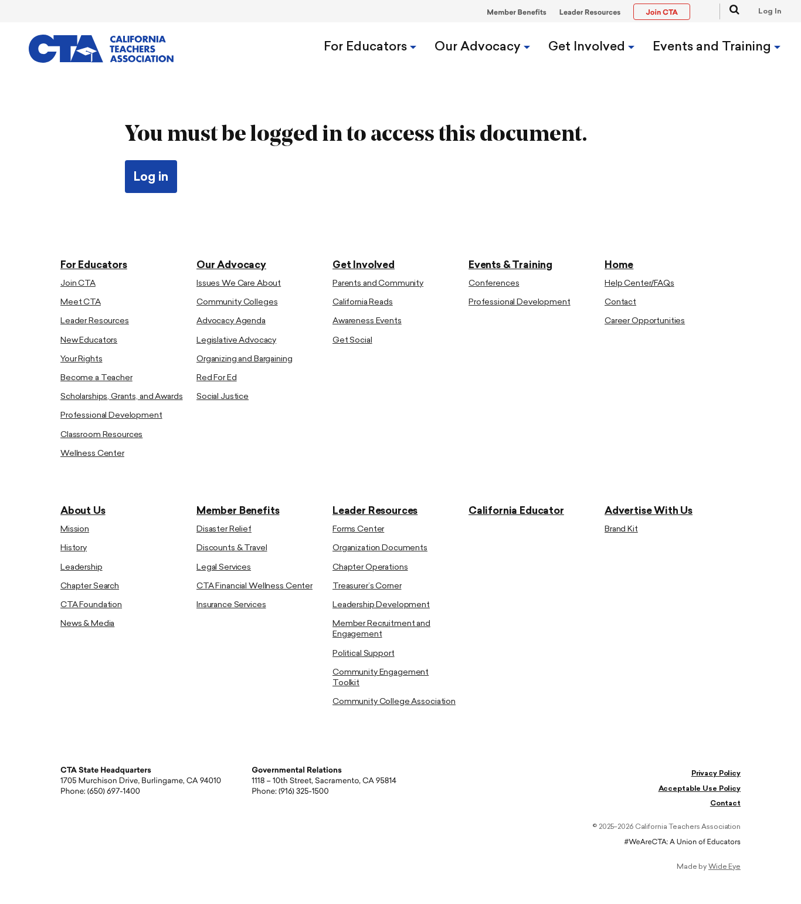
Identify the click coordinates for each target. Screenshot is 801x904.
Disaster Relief (224, 529)
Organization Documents (379, 548)
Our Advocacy (479, 47)
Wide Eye (724, 867)
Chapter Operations (370, 567)
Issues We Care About (238, 283)
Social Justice (222, 396)
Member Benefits (517, 12)
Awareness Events (367, 321)
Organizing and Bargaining (244, 359)
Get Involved (588, 47)
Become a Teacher (96, 378)
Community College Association (394, 702)
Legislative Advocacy (236, 340)
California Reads (362, 302)
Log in (151, 178)
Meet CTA (80, 302)
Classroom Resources (101, 435)
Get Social (352, 340)
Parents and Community (377, 283)
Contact (620, 302)
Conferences (494, 283)
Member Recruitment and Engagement (381, 629)
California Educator (516, 511)
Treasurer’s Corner (366, 586)
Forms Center (358, 529)
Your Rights (81, 359)
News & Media (87, 623)
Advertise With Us (649, 511)
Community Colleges (236, 302)
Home (619, 265)
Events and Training (713, 47)
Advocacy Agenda (231, 321)
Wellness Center (92, 453)
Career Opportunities (645, 321)
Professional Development (111, 415)
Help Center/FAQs (639, 283)
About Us (83, 511)
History (73, 548)
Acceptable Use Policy (700, 789)
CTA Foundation (91, 605)
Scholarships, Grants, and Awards (121, 396)
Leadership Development (381, 605)
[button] (729, 11)
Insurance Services (231, 605)
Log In (770, 11)
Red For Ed (216, 378)
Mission (74, 529)
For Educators (367, 47)
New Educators (88, 340)
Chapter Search (89, 586)
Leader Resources (590, 12)
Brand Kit (621, 529)
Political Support (363, 653)
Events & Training (510, 265)
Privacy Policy (716, 773)
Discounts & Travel (231, 548)
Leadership (81, 567)
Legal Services (223, 567)
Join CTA (78, 283)
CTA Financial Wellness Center (254, 586)
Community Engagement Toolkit (380, 678)
